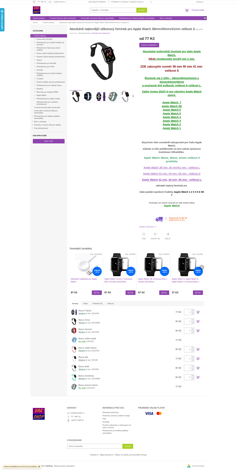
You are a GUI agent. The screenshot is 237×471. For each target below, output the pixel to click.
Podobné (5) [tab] (98, 303)
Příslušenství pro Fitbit (45, 67)
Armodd (40, 70)
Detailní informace (146, 227)
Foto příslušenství (41, 128)
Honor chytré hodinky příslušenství (50, 53)
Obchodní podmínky (97, 2)
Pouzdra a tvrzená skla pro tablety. (47, 125)
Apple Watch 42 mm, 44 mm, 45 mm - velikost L (172, 179)
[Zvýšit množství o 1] (193, 310)
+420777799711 (77, 420)
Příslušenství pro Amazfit (46, 63)
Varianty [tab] (75, 303)
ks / (48, 141)
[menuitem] (38, 18)
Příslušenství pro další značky (48, 99)
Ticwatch (40, 79)
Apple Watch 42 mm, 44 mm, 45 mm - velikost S (171, 173)
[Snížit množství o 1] (193, 313)
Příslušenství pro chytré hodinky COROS (49, 74)
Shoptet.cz (94, 455)
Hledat (141, 10)
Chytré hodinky (40, 36)
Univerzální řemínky (44, 39)
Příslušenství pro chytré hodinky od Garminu (50, 43)
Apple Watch (41, 95)
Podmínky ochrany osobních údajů (127, 2)
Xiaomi (39, 60)
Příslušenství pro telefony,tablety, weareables (47, 117)
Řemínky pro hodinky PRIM (47, 92)
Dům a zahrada (40, 122)
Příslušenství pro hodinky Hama (49, 85)
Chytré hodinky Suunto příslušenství (51, 82)
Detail (97, 293)
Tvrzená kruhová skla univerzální (47, 107)
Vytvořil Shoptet (198, 466)
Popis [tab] (85, 303)
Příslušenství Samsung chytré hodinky (48, 49)
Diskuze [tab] (110, 303)
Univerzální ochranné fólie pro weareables (46, 112)
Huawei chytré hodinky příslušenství (51, 57)
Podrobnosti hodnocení (101, 33)
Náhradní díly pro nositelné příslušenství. (47, 103)
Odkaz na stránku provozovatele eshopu (131, 455)
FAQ (104, 419)
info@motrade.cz (77, 413)
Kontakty (106, 422)
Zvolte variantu (149, 45)
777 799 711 (76, 417)
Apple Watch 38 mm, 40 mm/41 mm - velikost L (172, 167)
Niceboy (40, 89)
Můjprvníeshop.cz (107, 455)
